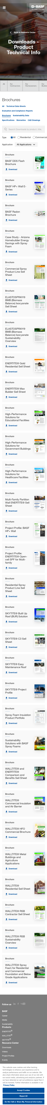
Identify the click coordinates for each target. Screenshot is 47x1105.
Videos (5, 1051)
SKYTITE (6, 1040)
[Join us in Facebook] (19, 1004)
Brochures (6, 115)
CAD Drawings (34, 120)
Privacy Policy (8, 1085)
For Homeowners (30, 85)
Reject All (23, 1096)
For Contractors (15, 85)
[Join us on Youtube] (24, 1004)
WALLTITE (7, 1036)
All (4, 84)
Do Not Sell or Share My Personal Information (23, 1102)
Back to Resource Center (24, 32)
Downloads (6, 1047)
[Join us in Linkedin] (15, 1004)
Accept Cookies (23, 1090)
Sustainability (7, 1024)
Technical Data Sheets (16, 106)
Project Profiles (8, 1056)
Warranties (21, 120)
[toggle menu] (4, 7)
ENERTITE (7, 1031)
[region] (23, 1084)
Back (8, 21)
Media (4, 1020)
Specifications (8, 120)
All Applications (24, 144)
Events (5, 1060)
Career (4, 1016)
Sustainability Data (21, 115)
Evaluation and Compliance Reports (17, 111)
